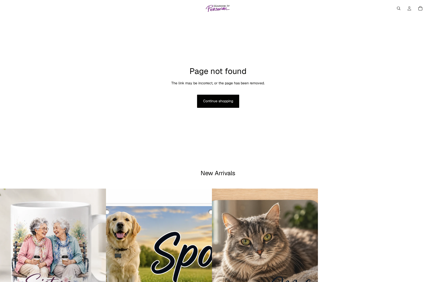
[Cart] (420, 8)
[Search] (398, 8)
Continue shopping (218, 101)
